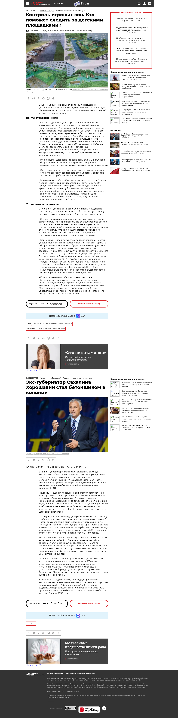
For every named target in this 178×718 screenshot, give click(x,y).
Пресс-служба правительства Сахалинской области (47, 454)
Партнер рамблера (56, 708)
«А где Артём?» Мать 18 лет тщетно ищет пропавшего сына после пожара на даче (136, 112)
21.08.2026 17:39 (32, 378)
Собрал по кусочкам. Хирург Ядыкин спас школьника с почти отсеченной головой (137, 120)
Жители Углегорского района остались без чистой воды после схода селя (131, 51)
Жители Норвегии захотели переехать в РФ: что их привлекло (134, 143)
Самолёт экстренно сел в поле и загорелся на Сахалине (131, 19)
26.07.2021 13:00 (32, 11)
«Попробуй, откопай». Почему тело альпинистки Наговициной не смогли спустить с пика (136, 77)
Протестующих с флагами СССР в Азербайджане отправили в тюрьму (135, 169)
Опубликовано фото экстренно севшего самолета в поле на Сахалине (131, 40)
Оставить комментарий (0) (89, 304)
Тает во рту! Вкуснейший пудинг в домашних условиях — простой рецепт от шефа (135, 410)
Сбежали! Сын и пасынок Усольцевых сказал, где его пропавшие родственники (137, 95)
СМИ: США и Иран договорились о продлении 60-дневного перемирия (134, 136)
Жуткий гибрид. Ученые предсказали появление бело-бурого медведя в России (137, 384)
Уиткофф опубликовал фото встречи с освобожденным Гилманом (136, 152)
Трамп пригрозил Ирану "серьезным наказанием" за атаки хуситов (136, 160)
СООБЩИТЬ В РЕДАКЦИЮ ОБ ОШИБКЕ (80, 673)
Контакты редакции (55, 673)
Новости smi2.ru (34, 370)
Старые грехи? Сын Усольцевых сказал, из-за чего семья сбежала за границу (136, 419)
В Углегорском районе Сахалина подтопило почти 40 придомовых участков (131, 61)
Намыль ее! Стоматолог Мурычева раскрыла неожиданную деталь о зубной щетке (136, 103)
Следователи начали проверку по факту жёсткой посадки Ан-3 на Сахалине (131, 30)
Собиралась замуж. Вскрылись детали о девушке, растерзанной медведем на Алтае (135, 393)
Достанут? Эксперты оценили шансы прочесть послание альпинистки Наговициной (137, 402)
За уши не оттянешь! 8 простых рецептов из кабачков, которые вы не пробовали (137, 86)
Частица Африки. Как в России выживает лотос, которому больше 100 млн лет (136, 427)
